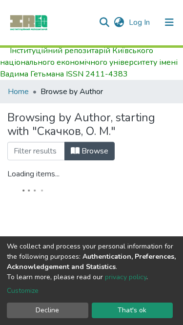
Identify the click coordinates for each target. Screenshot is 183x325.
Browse (94, 151)
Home (18, 91)
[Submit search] (104, 22)
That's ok (132, 310)
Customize (23, 290)
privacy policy (125, 277)
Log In (140, 22)
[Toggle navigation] (169, 22)
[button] (119, 22)
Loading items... (33, 174)
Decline (47, 310)
